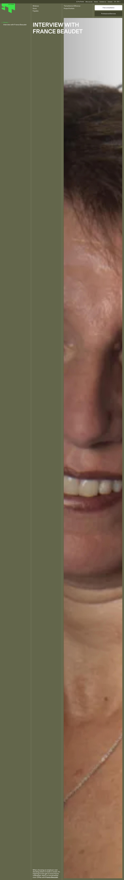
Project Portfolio (69, 8)
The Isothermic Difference (72, 6)
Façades (35, 11)
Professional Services (108, 13)
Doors (35, 8)
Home (5, 22)
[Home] (8, 12)
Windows (36, 6)
